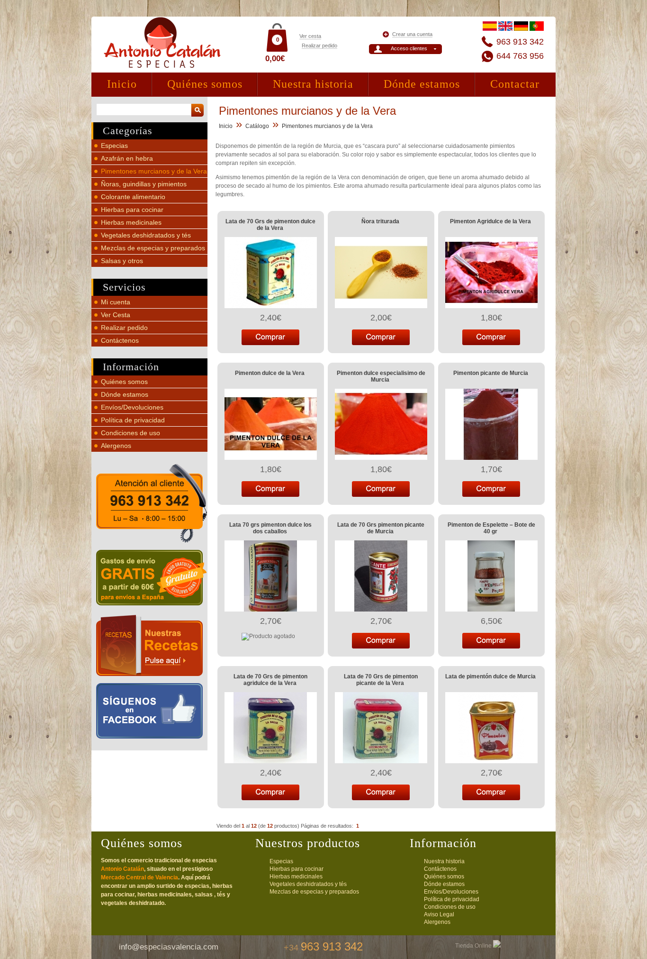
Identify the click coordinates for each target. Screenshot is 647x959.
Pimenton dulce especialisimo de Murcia (381, 376)
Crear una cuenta (412, 34)
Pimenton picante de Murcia (490, 373)
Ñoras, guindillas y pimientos (144, 184)
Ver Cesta (115, 315)
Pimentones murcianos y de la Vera (154, 171)
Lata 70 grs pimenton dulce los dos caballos (270, 528)
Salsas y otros (122, 261)
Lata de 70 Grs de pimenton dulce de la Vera (270, 224)
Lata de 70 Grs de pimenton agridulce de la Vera (270, 679)
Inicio (122, 84)
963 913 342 (520, 41)
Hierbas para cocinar (132, 209)
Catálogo (257, 126)
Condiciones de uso (130, 433)
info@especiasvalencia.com (168, 946)
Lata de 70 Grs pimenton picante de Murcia (380, 528)
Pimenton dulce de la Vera (270, 373)
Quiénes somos (205, 84)
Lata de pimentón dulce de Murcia (490, 676)
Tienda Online (474, 945)
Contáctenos (120, 340)
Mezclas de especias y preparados (153, 248)
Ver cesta (310, 36)
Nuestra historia (313, 84)
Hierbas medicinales (131, 222)
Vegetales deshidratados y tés (146, 235)
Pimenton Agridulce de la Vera (490, 221)
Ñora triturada (380, 221)
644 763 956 (520, 56)
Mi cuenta (115, 302)
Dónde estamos (422, 84)
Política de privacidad (133, 420)
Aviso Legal (439, 914)
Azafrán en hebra (127, 158)
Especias (114, 145)
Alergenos (116, 445)
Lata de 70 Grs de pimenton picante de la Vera (381, 679)
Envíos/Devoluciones (132, 407)
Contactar (514, 84)
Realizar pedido (319, 45)
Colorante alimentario (133, 197)
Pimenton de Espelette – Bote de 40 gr (491, 528)
